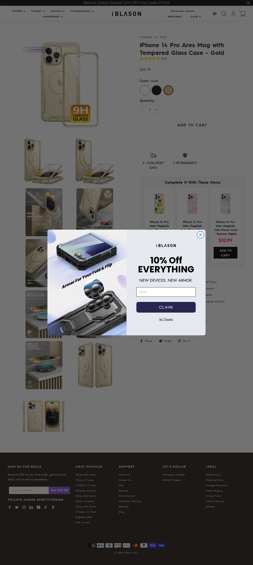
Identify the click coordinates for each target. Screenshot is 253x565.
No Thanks (166, 319)
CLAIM (166, 307)
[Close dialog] (200, 234)
